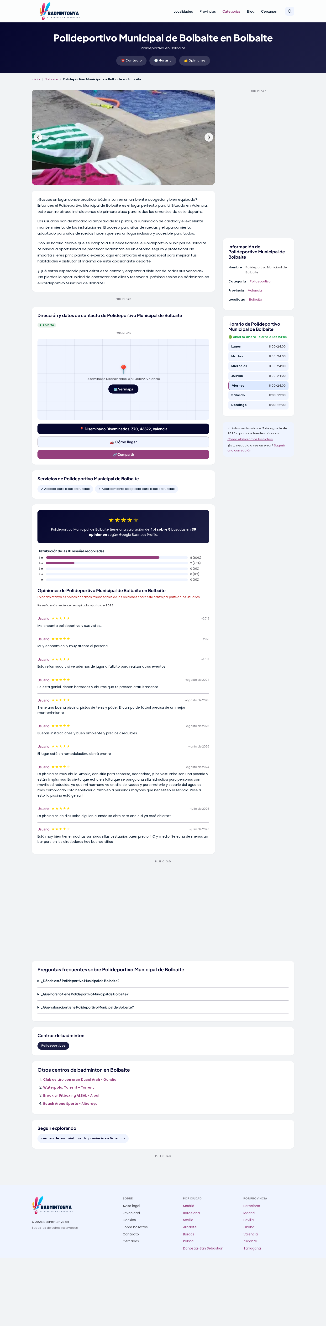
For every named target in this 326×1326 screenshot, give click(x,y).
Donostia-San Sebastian (203, 1248)
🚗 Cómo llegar (123, 442)
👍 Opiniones (194, 60)
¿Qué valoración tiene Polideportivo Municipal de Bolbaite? (87, 1007)
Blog (250, 11)
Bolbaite (51, 79)
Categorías (231, 11)
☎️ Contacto (131, 60)
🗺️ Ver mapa (123, 389)
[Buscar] (289, 11)
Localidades (183, 11)
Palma (188, 1241)
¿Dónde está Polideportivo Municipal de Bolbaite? (80, 980)
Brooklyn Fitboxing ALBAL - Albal (71, 1095)
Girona (248, 1227)
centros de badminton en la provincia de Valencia (83, 1138)
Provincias (208, 11)
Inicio (36, 79)
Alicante (190, 1227)
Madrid (188, 1206)
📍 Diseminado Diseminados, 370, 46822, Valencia (123, 428)
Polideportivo (260, 281)
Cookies (129, 1220)
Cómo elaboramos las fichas (250, 439)
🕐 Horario (163, 60)
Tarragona (252, 1248)
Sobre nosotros (135, 1227)
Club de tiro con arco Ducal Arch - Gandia (79, 1079)
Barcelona (191, 1213)
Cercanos (269, 11)
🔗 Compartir (123, 454)
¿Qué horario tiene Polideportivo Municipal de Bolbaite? (85, 994)
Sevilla (188, 1220)
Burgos (188, 1234)
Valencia (255, 290)
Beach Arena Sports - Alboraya (70, 1103)
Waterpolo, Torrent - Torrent (68, 1087)
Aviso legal (131, 1206)
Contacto (131, 1234)
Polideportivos (53, 1045)
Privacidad (131, 1213)
